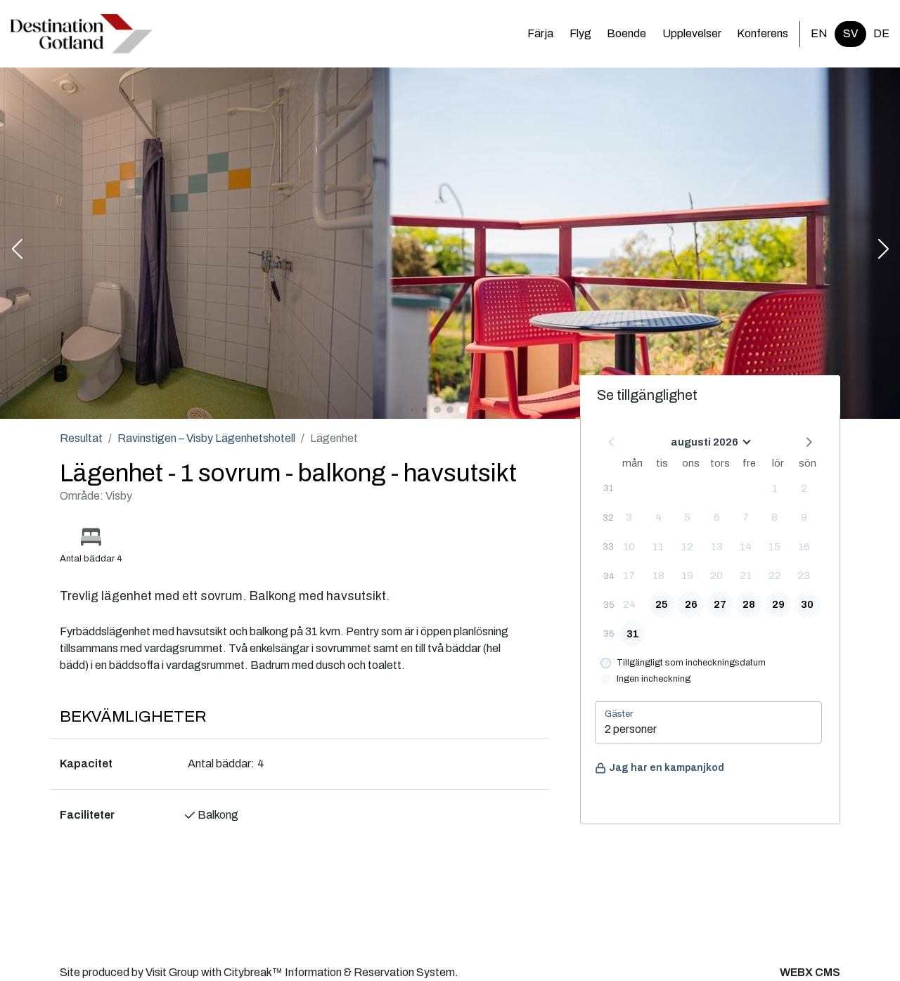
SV (850, 33)
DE (881, 33)
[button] (17, 250)
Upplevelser (691, 33)
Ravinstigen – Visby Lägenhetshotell (206, 438)
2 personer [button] (631, 729)
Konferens (762, 33)
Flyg (580, 33)
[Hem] (82, 34)
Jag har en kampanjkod (666, 767)
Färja (540, 33)
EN (819, 33)
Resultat (81, 438)
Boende (626, 33)
